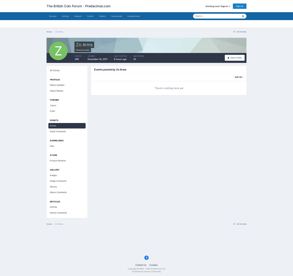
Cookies (153, 265)
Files (52, 146)
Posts (52, 111)
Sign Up (239, 6)
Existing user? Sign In (217, 6)
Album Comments (58, 192)
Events (90, 16)
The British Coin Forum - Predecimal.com (78, 6)
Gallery (102, 16)
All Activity (55, 70)
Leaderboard (133, 16)
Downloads (116, 16)
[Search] (243, 16)
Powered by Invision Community (146, 271)
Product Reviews (58, 160)
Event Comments (58, 131)
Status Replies (56, 91)
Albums (53, 186)
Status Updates (229, 16)
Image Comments (58, 181)
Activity (65, 16)
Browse (52, 16)
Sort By (238, 77)
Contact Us (140, 265)
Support (78, 16)
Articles (53, 207)
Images (53, 175)
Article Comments (58, 212)
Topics (53, 105)
